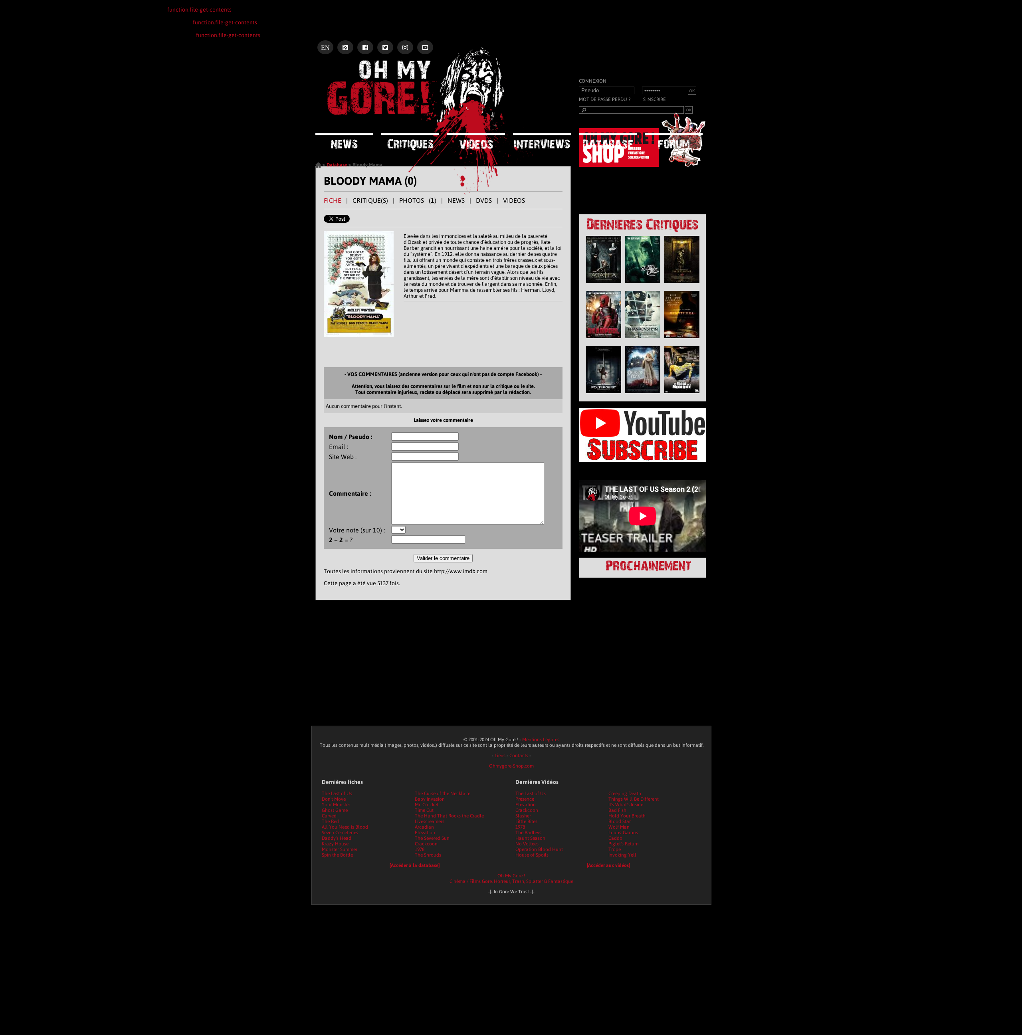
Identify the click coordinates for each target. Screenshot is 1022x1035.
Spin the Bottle (337, 855)
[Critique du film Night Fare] (681, 340)
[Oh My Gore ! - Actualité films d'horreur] (415, 90)
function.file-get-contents (199, 9)
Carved (329, 816)
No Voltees (527, 844)
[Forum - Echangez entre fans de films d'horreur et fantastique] (674, 140)
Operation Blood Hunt (539, 849)
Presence (524, 799)
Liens (500, 755)
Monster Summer (339, 849)
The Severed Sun (432, 838)
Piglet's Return (623, 844)
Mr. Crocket (426, 804)
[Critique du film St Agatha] (603, 285)
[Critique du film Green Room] (642, 285)
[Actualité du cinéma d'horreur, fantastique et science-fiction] (344, 141)
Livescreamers (429, 821)
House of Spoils (532, 855)
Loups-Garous (623, 832)
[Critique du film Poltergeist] (603, 395)
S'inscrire (654, 99)
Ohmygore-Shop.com (511, 766)
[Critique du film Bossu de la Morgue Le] (681, 395)
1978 (419, 849)
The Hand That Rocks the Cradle (449, 816)
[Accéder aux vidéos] (608, 865)
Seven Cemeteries (340, 832)
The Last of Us (337, 793)
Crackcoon (426, 844)
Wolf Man (619, 827)
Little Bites (526, 821)
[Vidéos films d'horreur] (476, 141)
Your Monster (336, 804)
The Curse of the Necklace (442, 793)
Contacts (518, 755)
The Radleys (528, 832)
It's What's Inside (625, 804)
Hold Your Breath (627, 816)
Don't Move (334, 799)
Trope (614, 849)
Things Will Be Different (633, 799)
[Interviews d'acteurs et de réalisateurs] (542, 141)
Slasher (523, 816)
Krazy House (335, 844)
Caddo (615, 838)
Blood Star (619, 821)
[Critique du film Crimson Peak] (642, 395)
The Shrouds (428, 855)
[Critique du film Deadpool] (603, 340)
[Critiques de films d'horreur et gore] (410, 141)
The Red (330, 821)
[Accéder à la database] (415, 865)
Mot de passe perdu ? (604, 99)
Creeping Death (624, 793)
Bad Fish (617, 810)
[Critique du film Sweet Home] (681, 285)
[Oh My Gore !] (318, 166)
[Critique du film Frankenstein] (642, 340)
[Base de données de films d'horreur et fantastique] (608, 141)
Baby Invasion (430, 799)
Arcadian (424, 827)
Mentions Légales (540, 739)
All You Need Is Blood (345, 827)
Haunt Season (530, 838)
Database (337, 165)
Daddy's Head (336, 838)
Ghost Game (335, 810)
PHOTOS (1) (417, 200)
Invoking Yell (622, 855)
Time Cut (424, 810)
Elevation (425, 832)
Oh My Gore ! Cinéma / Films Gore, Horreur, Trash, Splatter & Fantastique (511, 878)
